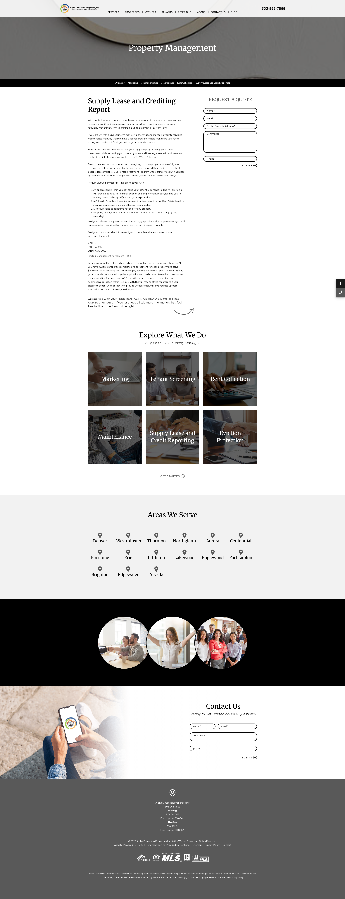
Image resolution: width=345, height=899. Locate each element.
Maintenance (167, 82)
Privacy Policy (212, 845)
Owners (150, 12)
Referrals (184, 12)
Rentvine (185, 845)
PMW (140, 845)
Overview (120, 82)
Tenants (167, 12)
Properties (132, 12)
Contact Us (218, 12)
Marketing (133, 82)
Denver (100, 540)
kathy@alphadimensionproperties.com (155, 221)
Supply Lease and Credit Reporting (213, 82)
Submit (247, 165)
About (201, 12)
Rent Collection (184, 82)
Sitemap (197, 845)
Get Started (170, 476)
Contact (227, 845)
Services (113, 12)
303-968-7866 (273, 8)
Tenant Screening (149, 82)
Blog (234, 12)
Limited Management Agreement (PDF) (109, 256)
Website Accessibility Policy (230, 877)
